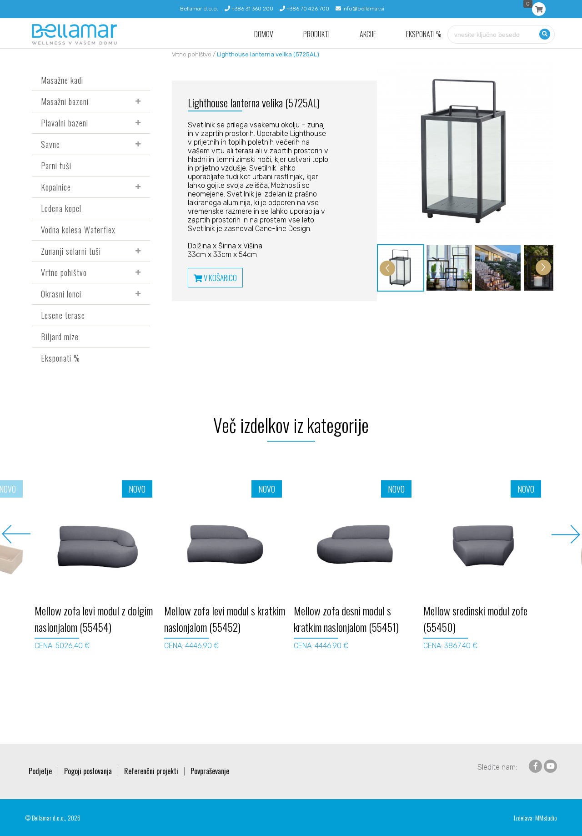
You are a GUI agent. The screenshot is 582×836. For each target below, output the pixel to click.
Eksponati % (424, 34)
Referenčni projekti (151, 770)
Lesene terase (63, 315)
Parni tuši (56, 165)
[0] (539, 9)
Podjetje (40, 770)
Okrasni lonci (61, 294)
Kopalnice (56, 187)
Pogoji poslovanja (88, 770)
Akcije (368, 34)
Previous (16, 534)
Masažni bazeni (65, 101)
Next (566, 534)
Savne (50, 144)
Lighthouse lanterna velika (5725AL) (268, 54)
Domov (263, 34)
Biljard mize (60, 336)
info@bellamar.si (362, 8)
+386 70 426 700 (307, 8)
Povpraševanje (210, 770)
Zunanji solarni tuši (71, 251)
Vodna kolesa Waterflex (78, 230)
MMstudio (546, 817)
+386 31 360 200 (251, 8)
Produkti (316, 34)
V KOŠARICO (219, 277)
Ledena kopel (61, 208)
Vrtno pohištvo (64, 272)
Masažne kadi (62, 80)
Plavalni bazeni (64, 123)
